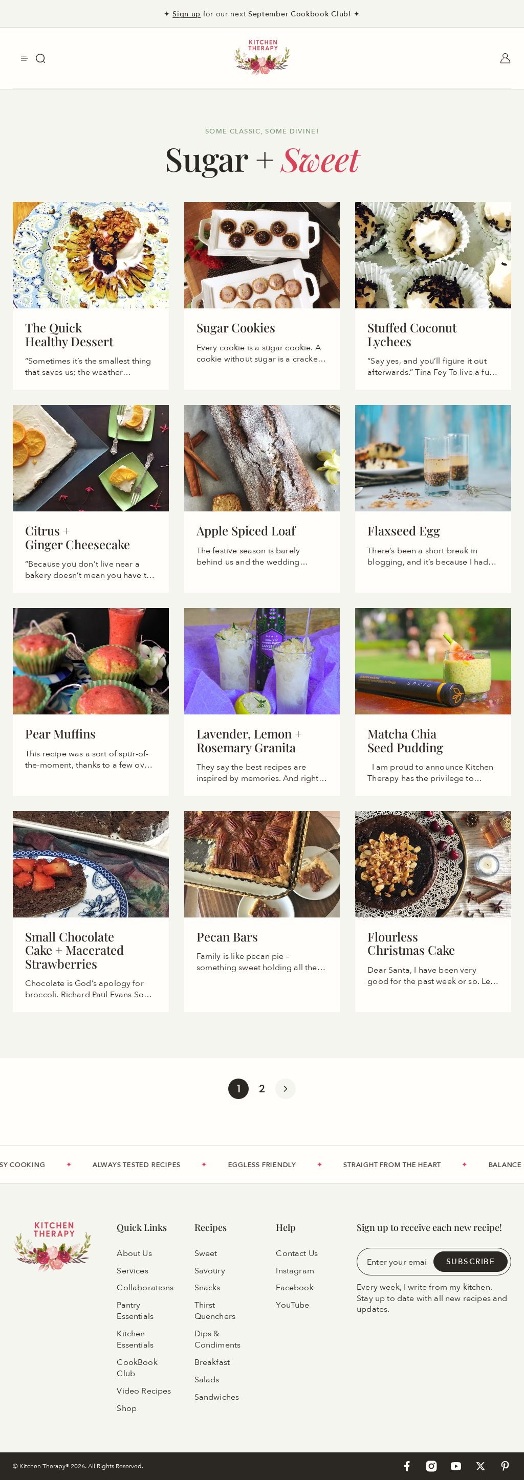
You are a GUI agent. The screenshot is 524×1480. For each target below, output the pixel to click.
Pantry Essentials (135, 1311)
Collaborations (145, 1288)
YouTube (292, 1305)
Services (132, 1270)
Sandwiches (216, 1397)
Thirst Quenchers (214, 1311)
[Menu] (24, 58)
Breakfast (212, 1362)
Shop (127, 1408)
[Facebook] (407, 1466)
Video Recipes (144, 1391)
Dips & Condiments (217, 1339)
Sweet (205, 1253)
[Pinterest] (505, 1466)
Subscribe (470, 1261)
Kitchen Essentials (135, 1339)
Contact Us (297, 1253)
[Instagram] (431, 1466)
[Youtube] (456, 1466)
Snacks (207, 1288)
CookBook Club (137, 1368)
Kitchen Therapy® (45, 1466)
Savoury (209, 1270)
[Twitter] (480, 1466)
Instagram (295, 1270)
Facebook (294, 1288)
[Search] (40, 58)
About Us (134, 1253)
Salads (207, 1379)
